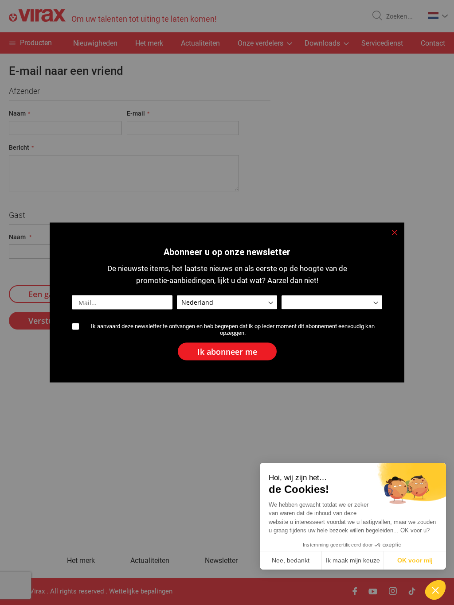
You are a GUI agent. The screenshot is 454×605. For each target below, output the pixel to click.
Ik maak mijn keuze (353, 560)
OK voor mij (415, 560)
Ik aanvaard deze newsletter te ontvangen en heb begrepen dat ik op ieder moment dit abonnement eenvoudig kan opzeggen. (233, 329)
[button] (435, 590)
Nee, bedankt (290, 560)
